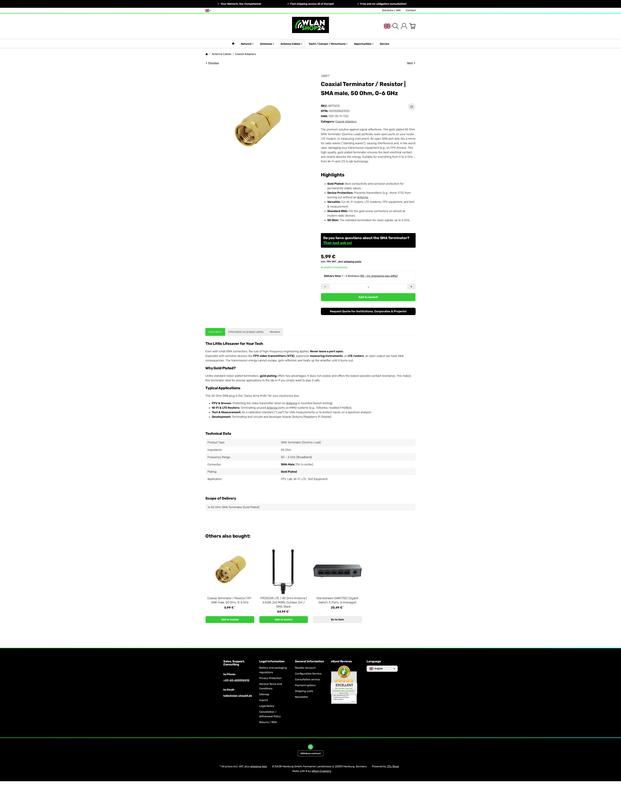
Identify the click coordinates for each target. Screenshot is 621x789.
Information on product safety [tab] (246, 331)
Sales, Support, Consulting (234, 663)
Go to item (337, 619)
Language (374, 661)
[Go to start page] (310, 26)
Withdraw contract (310, 753)
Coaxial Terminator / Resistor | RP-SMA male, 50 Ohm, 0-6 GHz (229, 600)
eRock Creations (321, 771)
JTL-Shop (393, 766)
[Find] (395, 26)
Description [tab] (215, 331)
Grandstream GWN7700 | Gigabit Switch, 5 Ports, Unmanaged (337, 600)
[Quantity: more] (411, 287)
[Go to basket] (412, 26)
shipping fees (258, 766)
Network (246, 43)
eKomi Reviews (341, 661)
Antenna (362, 197)
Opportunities (362, 43)
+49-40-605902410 (236, 680)
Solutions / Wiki (391, 10)
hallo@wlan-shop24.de (237, 695)
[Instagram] (310, 746)
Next (410, 62)
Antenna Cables (290, 43)
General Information (309, 661)
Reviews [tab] (275, 331)
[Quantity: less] (325, 287)
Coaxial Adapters (346, 121)
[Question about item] (412, 107)
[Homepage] (206, 54)
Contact (411, 10)
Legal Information (272, 661)
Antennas (266, 43)
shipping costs (352, 261)
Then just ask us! (337, 243)
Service (384, 43)
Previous (213, 62)
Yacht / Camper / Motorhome (327, 43)
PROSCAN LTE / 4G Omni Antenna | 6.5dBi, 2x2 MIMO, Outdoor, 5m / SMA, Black (283, 602)
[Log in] (404, 26)
